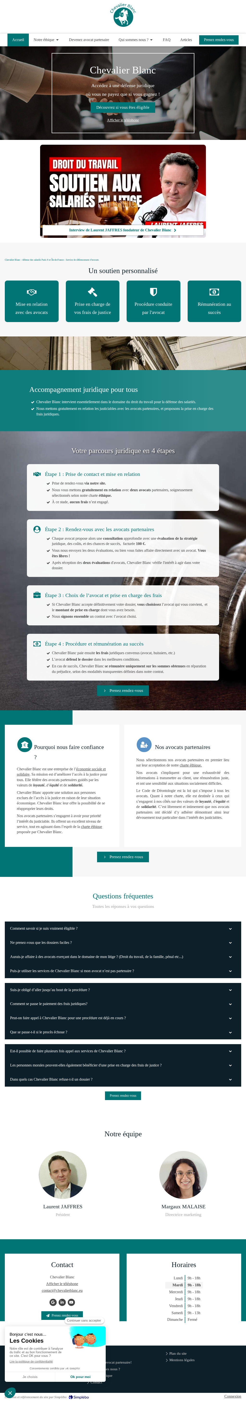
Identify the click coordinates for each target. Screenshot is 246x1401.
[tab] (123, 929)
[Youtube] (71, 1302)
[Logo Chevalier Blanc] (122, 26)
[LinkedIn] (62, 1302)
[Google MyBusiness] (53, 1302)
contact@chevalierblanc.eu (62, 1290)
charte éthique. (191, 765)
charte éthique (91, 827)
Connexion (232, 1396)
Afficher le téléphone (123, 120)
